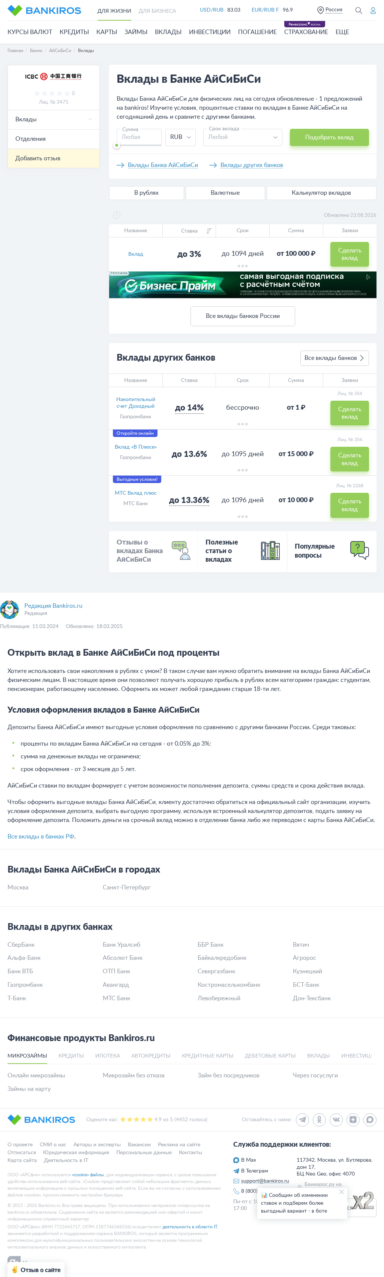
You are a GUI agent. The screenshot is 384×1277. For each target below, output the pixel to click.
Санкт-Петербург (127, 888)
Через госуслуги (315, 1076)
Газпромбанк (135, 416)
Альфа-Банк (24, 958)
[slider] (116, 145)
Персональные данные (144, 1152)
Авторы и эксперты (97, 1144)
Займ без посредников (229, 1076)
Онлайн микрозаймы (36, 1076)
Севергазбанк (216, 971)
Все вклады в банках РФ (41, 837)
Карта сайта (22, 1160)
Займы (135, 32)
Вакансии (139, 1144)
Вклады (168, 32)
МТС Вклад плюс (136, 493)
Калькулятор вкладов (321, 193)
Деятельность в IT (66, 1160)
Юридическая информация (76, 1152)
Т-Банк (17, 998)
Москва (18, 888)
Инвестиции (210, 32)
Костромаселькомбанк (229, 985)
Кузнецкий (307, 971)
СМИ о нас (53, 1144)
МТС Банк (135, 503)
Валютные (225, 193)
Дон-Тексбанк (312, 998)
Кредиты (74, 32)
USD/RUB (212, 10)
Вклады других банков (251, 165)
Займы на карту (29, 1089)
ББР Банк (211, 945)
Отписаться (22, 1152)
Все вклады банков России (243, 316)
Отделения (30, 139)
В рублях (146, 193)
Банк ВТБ (20, 971)
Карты (106, 32)
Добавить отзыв (37, 158)
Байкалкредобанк (222, 958)
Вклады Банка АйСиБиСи (163, 165)
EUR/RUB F (265, 10)
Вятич (301, 945)
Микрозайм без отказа (134, 1076)
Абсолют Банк (122, 958)
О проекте (20, 1144)
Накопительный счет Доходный (135, 403)
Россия (334, 9)
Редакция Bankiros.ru (53, 606)
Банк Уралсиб (121, 945)
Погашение (257, 32)
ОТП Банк (116, 971)
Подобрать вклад (329, 137)
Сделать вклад (350, 254)
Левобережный (219, 998)
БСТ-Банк (306, 985)
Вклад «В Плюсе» (136, 447)
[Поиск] (359, 10)
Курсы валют (30, 32)
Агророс (304, 958)
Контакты (190, 1152)
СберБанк (21, 945)
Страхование (306, 32)
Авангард (116, 985)
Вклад (135, 254)
